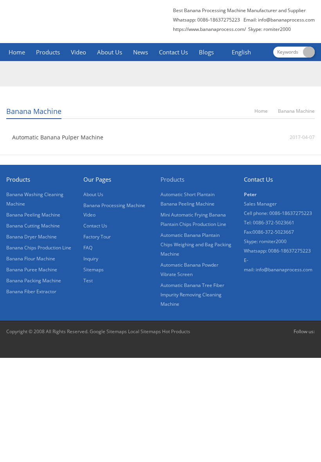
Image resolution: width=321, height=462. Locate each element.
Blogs (206, 52)
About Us (109, 52)
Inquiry (90, 258)
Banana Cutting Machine (33, 225)
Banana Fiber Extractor (31, 291)
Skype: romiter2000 (269, 29)
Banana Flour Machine (30, 258)
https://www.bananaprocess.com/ (210, 29)
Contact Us (173, 52)
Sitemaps (93, 269)
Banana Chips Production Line (38, 247)
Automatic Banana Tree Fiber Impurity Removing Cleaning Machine (192, 294)
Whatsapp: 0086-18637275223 (277, 250)
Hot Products (175, 331)
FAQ (87, 247)
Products (48, 52)
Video (78, 52)
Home (17, 52)
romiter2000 (273, 241)
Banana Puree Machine (31, 269)
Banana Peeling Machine (33, 214)
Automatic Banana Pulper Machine (57, 137)
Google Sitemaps (108, 331)
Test (88, 280)
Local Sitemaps (144, 331)
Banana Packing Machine (33, 280)
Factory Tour (97, 236)
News (140, 52)
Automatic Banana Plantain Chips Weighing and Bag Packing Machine (195, 244)
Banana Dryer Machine (31, 236)
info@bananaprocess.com (286, 19)
